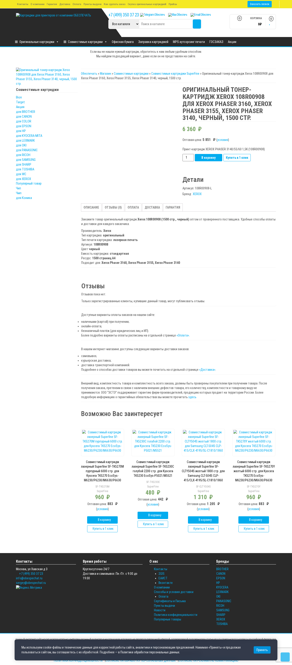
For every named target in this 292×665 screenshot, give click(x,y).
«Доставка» (207, 369)
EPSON (220, 578)
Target (20, 102)
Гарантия (52, 4)
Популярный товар (29, 183)
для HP (21, 131)
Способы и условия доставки (173, 592)
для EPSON (23, 126)
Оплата (77, 4)
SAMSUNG (222, 610)
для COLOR (23, 121)
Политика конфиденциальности (175, 615)
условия (222, 140)
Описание (91, 207)
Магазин (105, 73)
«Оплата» (183, 335)
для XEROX (23, 179)
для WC (21, 174)
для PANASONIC (27, 150)
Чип (18, 188)
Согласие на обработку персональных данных (141, 660)
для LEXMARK (25, 140)
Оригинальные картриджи (36, 42)
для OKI (21, 145)
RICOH (220, 605)
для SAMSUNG (26, 160)
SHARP (220, 615)
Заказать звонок (259, 4)
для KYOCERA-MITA (29, 136)
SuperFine (102, 491)
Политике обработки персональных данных (149, 652)
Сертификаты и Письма (170, 601)
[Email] (200, 15)
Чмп (18, 193)
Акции (232, 42)
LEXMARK (222, 592)
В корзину (208, 157)
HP (218, 583)
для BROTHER (25, 112)
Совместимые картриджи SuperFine (175, 73)
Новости (159, 610)
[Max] (177, 15)
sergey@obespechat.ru (31, 583)
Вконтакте (166, 583)
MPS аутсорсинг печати (189, 42)
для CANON (24, 116)
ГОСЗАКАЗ (216, 42)
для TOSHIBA (25, 169)
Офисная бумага (123, 42)
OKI (218, 596)
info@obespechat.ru (29, 578)
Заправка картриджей (153, 42)
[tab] (91, 207)
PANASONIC (223, 601)
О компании (37, 4)
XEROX (197, 194)
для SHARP (23, 164)
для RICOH (23, 155)
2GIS (161, 573)
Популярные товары (167, 619)
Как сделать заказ (114, 4)
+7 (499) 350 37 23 (123, 15)
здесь (192, 397)
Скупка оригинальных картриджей (147, 4)
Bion (19, 97)
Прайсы (173, 4)
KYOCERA (222, 587)
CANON (220, 573)
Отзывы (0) (113, 207)
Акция (20, 107)
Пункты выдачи (92, 4)
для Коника (24, 198)
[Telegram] (152, 15)
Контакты (22, 4)
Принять (262, 650)
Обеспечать (89, 73)
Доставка (64, 4)
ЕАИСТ (163, 578)
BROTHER (222, 569)
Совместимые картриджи (85, 42)
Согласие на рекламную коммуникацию (208, 660)
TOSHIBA (222, 624)
